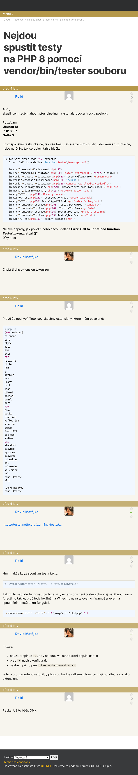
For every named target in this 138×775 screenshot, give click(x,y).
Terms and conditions (17, 761)
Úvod (7, 19)
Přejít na (9, 757)
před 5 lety (10, 88)
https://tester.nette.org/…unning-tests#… (32, 524)
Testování (18, 19)
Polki (19, 96)
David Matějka (26, 257)
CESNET (46, 765)
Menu (7, 14)
